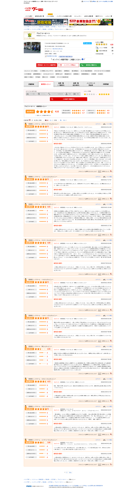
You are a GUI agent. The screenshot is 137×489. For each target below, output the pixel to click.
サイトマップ (86, 1)
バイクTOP (26, 26)
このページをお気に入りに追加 (105, 1)
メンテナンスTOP (36, 29)
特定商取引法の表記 (52, 56)
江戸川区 (53, 26)
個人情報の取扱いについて (66, 485)
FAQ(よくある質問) (88, 485)
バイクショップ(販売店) (37, 26)
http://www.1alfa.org (57, 48)
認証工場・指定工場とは (66, 56)
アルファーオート (62, 26)
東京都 (47, 26)
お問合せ (94, 1)
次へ (70, 472)
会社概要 (51, 485)
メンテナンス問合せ (69, 65)
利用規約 (56, 485)
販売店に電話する (91, 65)
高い (61, 120)
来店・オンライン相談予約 (48, 65)
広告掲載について (78, 485)
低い (64, 120)
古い (51, 120)
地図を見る (88, 43)
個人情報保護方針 (98, 485)
